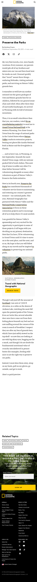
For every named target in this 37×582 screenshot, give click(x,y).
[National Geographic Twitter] (19, 545)
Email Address (7, 472)
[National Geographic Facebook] (23, 541)
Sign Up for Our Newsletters (6, 555)
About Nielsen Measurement (6, 521)
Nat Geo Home (22, 505)
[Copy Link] (19, 54)
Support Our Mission (24, 528)
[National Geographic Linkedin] (20, 549)
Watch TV (21, 523)
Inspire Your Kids (23, 515)
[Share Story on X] (8, 54)
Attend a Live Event (23, 507)
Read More (31, 32)
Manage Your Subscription (9, 549)
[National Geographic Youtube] (23, 545)
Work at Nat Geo (6, 552)
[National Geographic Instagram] (19, 541)
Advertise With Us (23, 536)
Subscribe (4, 542)
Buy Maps (21, 512)
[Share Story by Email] (14, 54)
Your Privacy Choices (7, 525)
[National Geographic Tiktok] (24, 549)
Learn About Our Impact (25, 525)
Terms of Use (5, 505)
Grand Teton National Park (13, 127)
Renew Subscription (7, 547)
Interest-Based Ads (7, 518)
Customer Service (6, 544)
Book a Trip (21, 510)
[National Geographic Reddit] (20, 553)
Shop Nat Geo (22, 517)
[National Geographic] (18, 2)
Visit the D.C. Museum (24, 520)
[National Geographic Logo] (8, 497)
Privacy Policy (5, 507)
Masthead (21, 530)
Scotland (6, 303)
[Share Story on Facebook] (3, 54)
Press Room (21, 533)
